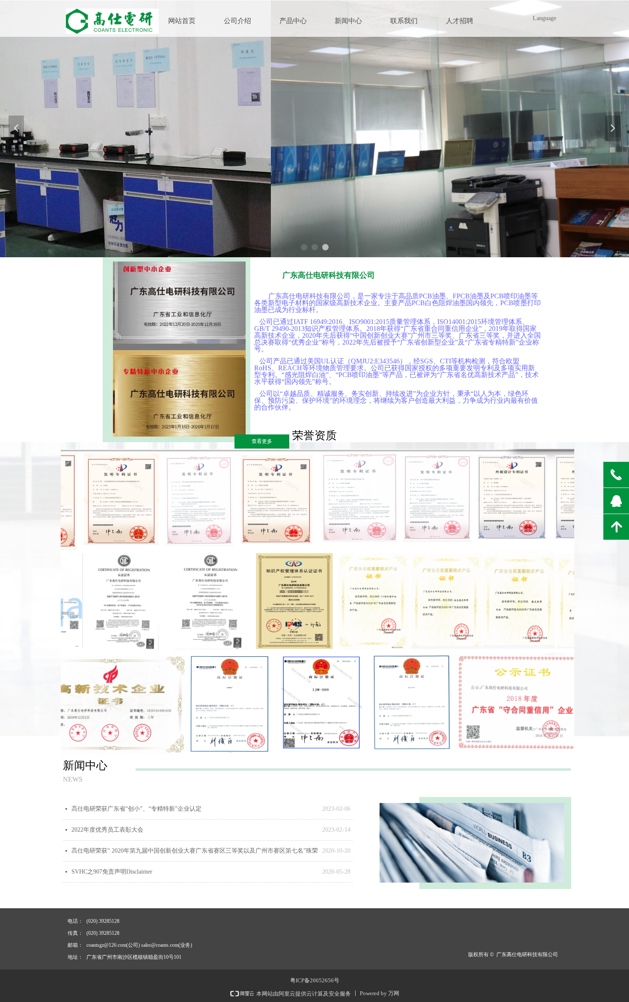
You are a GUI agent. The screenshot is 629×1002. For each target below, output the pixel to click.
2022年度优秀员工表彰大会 (107, 830)
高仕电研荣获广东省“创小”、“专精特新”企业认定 (136, 809)
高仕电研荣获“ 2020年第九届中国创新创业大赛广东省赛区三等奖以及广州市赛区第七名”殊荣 (194, 850)
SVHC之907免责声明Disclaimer (111, 871)
